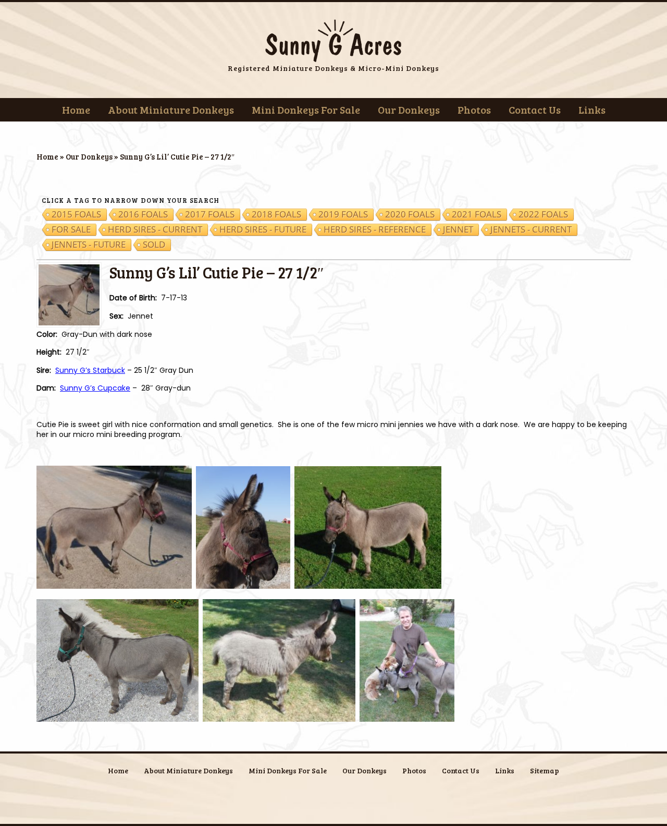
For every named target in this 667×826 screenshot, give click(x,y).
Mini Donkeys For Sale (306, 109)
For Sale (71, 229)
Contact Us (535, 109)
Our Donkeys (409, 109)
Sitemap (544, 770)
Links (592, 109)
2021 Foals (476, 214)
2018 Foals (276, 214)
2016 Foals (143, 214)
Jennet (458, 229)
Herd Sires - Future (262, 229)
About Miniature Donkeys (171, 109)
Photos (474, 109)
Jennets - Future (89, 244)
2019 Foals (343, 214)
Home (76, 109)
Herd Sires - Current (155, 229)
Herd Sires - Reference (375, 229)
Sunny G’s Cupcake (95, 388)
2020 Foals (410, 214)
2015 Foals (76, 214)
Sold (154, 244)
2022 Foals (543, 214)
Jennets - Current (531, 229)
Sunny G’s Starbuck (90, 370)
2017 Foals (209, 214)
